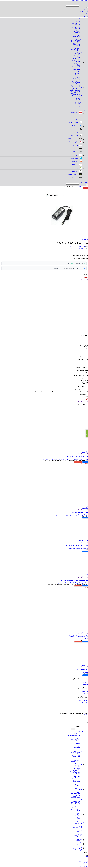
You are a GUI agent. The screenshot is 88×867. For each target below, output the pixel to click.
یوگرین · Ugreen (74, 177)
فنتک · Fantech (75, 151)
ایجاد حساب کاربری (83, 861)
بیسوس (83, 459)
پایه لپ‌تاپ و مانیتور (75, 85)
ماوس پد (78, 37)
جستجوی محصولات (83, 5)
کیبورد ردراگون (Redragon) (74, 23)
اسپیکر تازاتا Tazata (75, 49)
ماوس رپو (77, 33)
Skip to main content (83, 0)
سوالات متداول (85, 702)
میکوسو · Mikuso (74, 158)
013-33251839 (85, 714)
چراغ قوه (78, 99)
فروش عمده (86, 433)
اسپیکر (80, 46)
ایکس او (76, 119)
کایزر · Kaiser (75, 171)
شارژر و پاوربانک (78, 102)
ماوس (81, 29)
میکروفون (77, 71)
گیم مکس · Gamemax (73, 174)
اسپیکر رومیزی (76, 50)
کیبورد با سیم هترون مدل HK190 (79, 512)
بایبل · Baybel (75, 125)
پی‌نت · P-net (75, 168)
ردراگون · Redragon (73, 141)
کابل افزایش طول (76, 60)
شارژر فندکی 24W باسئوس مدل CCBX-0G (76, 456)
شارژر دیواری (78, 186)
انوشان (76, 115)
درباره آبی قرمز (85, 691)
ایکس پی (83, 582)
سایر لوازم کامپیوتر (75, 78)
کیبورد (81, 20)
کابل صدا (78, 57)
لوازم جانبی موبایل (78, 87)
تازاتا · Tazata (75, 132)
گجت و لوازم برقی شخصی (76, 95)
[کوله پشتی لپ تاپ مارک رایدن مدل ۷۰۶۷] (77, 608)
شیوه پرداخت (85, 684)
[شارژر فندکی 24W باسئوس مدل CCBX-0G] (77, 427)
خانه (87, 186)
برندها (86, 459)
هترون (57, 515)
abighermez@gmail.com (82, 715)
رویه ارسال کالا (85, 682)
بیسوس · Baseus (74, 128)
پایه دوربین (77, 75)
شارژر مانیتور (70, 248)
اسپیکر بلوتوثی (76, 48)
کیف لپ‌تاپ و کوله (75, 81)
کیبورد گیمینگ (76, 21)
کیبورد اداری (77, 28)
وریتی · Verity (75, 164)
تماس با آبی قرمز (84, 693)
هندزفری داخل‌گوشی (75, 41)
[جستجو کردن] (87, 7)
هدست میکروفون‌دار (75, 40)
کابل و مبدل (79, 52)
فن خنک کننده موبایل (75, 91)
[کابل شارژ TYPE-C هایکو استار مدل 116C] (77, 538)
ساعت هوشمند (76, 94)
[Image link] (65, 314)
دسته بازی (77, 65)
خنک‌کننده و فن (76, 82)
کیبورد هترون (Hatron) (67, 515)
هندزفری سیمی (76, 45)
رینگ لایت (77, 74)
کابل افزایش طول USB (60, 582)
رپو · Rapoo (75, 145)
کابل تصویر (77, 54)
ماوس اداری (77, 31)
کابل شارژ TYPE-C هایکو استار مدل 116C (76, 545)
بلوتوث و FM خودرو (75, 92)
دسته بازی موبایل (76, 66)
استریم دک (77, 73)
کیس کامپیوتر (77, 83)
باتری (78, 100)
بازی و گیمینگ (79, 62)
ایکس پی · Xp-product (73, 122)
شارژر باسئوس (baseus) (75, 459)
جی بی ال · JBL (74, 135)
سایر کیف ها (76, 638)
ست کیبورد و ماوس (75, 27)
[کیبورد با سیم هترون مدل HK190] (77, 484)
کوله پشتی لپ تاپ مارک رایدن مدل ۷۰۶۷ (77, 636)
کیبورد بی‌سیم (76, 25)
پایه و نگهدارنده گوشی (75, 90)
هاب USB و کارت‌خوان (74, 58)
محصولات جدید (84, 182)
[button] (83, 451)
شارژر (78, 104)
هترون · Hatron (75, 161)
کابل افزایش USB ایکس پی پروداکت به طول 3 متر (74, 580)
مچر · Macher (75, 154)
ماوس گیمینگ (76, 36)
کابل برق (78, 61)
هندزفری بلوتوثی (76, 42)
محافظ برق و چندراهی (75, 86)
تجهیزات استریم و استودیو (76, 70)
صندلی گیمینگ (76, 67)
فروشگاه (86, 181)
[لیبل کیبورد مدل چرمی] (77, 662)
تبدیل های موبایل (76, 89)
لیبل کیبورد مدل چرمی (82, 669)
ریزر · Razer (75, 148)
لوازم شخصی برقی (75, 96)
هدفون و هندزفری (78, 38)
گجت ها (78, 98)
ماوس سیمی (77, 35)
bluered (82, 248)
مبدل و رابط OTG (76, 56)
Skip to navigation (75, 0)
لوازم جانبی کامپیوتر (77, 77)
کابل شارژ (77, 53)
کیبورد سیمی (77, 24)
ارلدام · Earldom (74, 112)
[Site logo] (79, 4)
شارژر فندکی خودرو (75, 108)
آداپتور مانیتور (77, 248)
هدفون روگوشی (76, 44)
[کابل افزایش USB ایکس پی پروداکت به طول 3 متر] (77, 572)
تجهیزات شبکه (76, 79)
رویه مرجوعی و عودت (83, 700)
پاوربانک (78, 106)
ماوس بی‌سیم (76, 32)
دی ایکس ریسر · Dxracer (72, 138)
